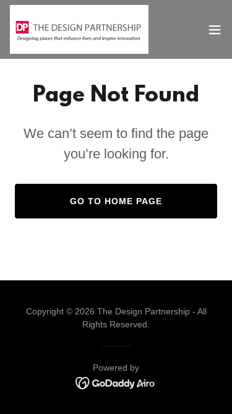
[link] (79, 29)
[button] (214, 29)
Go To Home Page (116, 201)
